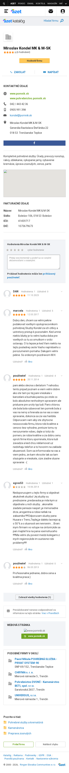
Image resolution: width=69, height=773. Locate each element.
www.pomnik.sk (19, 93)
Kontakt (30, 758)
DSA (49, 755)
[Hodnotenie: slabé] (20, 487)
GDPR (41, 755)
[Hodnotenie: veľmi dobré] (20, 567)
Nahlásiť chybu (50, 744)
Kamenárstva (16, 727)
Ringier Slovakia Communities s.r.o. (38, 764)
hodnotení (23, 52)
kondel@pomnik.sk (21, 115)
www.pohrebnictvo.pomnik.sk (28, 98)
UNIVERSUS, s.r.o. (26, 695)
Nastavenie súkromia (47, 758)
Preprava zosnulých (19, 733)
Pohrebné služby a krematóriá (25, 722)
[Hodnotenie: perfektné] (20, 295)
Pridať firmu (19, 744)
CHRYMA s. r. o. (24, 672)
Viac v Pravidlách (50, 613)
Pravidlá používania (14, 758)
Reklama (18, 755)
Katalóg (7, 755)
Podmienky (30, 755)
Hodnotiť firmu (34, 61)
